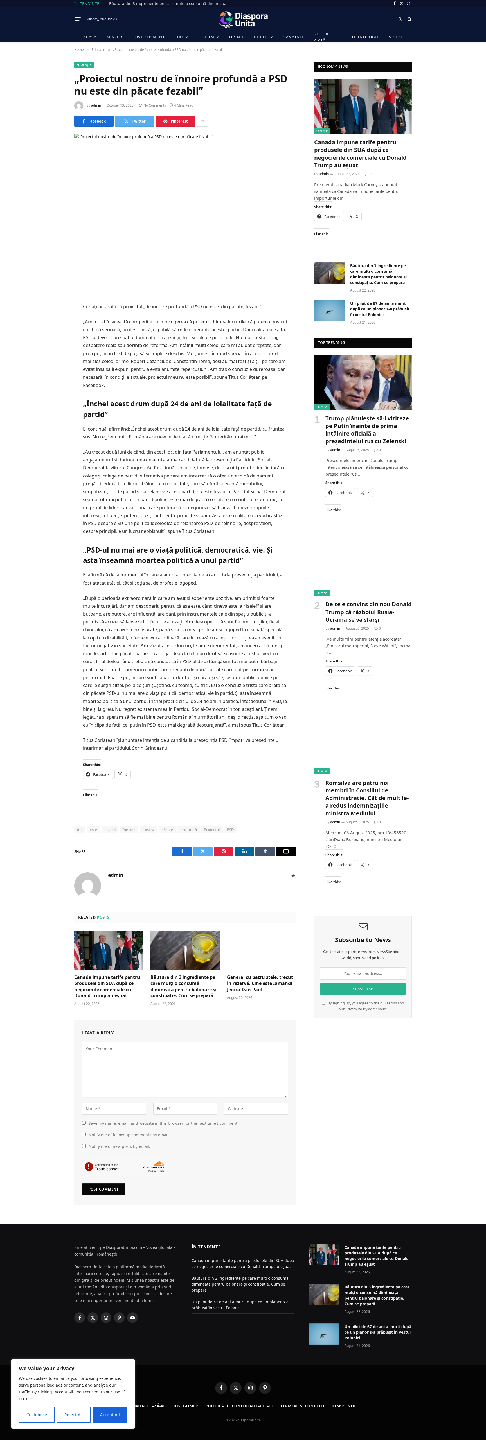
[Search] (409, 19)
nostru (148, 829)
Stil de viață (322, 36)
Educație (185, 36)
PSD (230, 829)
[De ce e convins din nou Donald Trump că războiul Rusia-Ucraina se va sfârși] (363, 568)
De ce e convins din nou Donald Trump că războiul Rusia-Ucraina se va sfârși (368, 611)
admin (96, 105)
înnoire (129, 829)
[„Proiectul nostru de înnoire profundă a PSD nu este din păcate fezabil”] (185, 206)
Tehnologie (365, 36)
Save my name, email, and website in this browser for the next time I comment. (163, 1123)
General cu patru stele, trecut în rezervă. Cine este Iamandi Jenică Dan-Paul (260, 983)
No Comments (154, 105)
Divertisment (149, 36)
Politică (264, 36)
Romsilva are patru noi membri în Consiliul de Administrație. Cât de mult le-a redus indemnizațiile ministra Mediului (367, 798)
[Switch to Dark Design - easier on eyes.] (400, 19)
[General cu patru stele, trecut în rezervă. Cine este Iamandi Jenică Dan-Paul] (261, 950)
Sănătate (294, 36)
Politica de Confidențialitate (239, 1406)
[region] (73, 1394)
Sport (396, 36)
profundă (188, 829)
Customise (36, 1414)
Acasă (90, 36)
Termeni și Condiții (302, 1406)
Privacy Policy (356, 1009)
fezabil (110, 829)
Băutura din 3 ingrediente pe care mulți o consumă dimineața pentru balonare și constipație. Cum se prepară (172, 3)
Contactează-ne (148, 1406)
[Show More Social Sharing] (202, 121)
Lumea (212, 36)
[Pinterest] (54, 349)
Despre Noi (344, 1406)
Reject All (73, 1414)
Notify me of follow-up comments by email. (129, 1134)
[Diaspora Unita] (243, 19)
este (93, 829)
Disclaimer (186, 1406)
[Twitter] (54, 320)
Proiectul (212, 829)
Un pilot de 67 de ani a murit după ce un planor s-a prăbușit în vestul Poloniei (380, 309)
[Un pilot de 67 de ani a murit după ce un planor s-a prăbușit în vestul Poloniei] (329, 310)
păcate (167, 829)
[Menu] (78, 19)
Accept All (110, 1414)
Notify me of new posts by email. (119, 1146)
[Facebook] (54, 306)
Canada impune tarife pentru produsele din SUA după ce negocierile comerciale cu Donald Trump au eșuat (107, 986)
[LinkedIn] (54, 335)
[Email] (54, 363)
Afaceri (115, 36)
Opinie (236, 36)
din (80, 829)
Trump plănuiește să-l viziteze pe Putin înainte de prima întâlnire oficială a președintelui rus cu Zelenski (367, 429)
